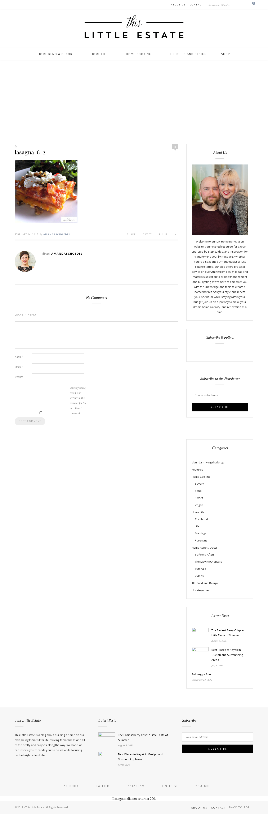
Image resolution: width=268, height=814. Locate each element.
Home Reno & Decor (55, 54)
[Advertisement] (134, 102)
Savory (199, 483)
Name (19, 356)
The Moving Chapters (208, 562)
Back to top (240, 807)
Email (19, 366)
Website (19, 376)
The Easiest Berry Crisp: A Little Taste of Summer (227, 632)
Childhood (201, 519)
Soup (198, 491)
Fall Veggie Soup (202, 674)
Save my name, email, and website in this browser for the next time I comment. (78, 400)
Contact (196, 4)
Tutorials (200, 569)
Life (197, 526)
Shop (225, 54)
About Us (178, 4)
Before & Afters (205, 554)
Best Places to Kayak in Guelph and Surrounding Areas (227, 655)
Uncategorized (201, 590)
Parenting (201, 540)
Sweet (199, 498)
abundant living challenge (208, 462)
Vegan (199, 505)
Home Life (99, 54)
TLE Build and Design (188, 54)
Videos (199, 576)
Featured (197, 469)
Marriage (200, 533)
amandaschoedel (57, 234)
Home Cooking (139, 54)
